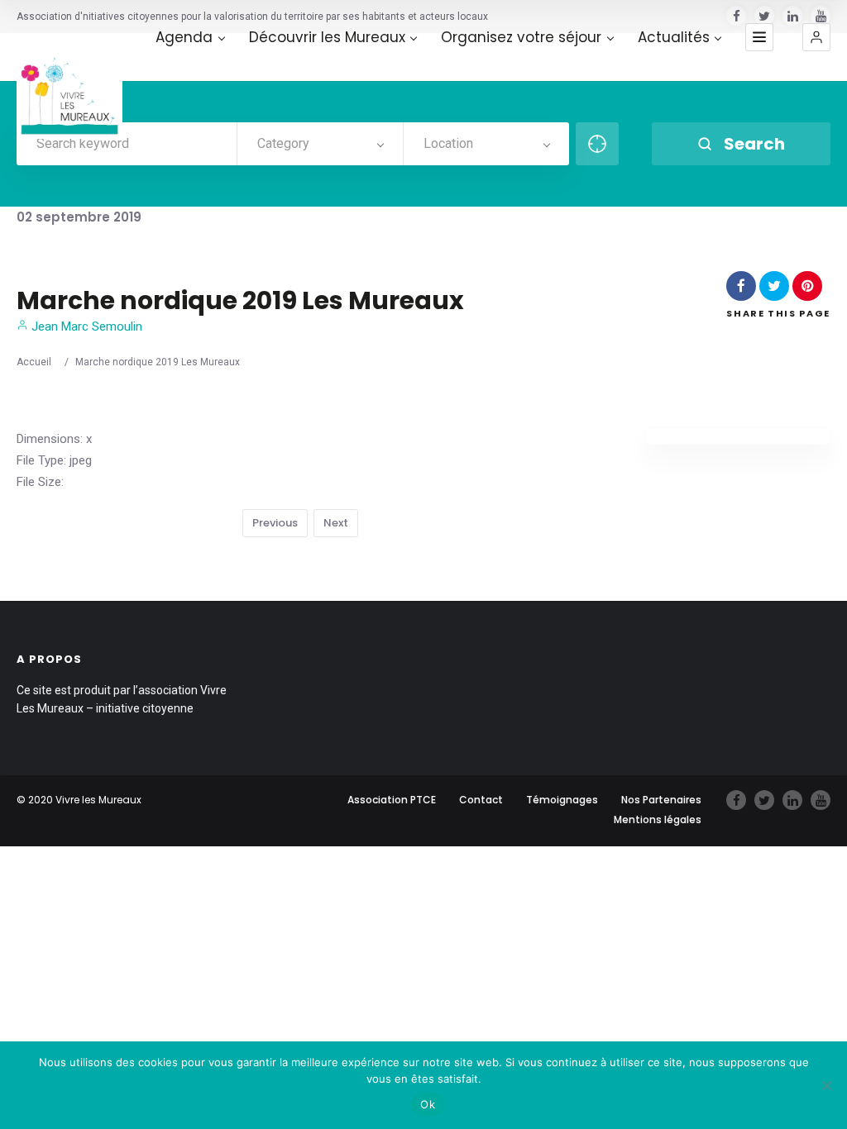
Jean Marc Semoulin (85, 326)
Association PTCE (391, 800)
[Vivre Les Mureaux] (69, 86)
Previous (275, 523)
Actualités (674, 37)
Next (335, 523)
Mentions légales (657, 819)
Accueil (34, 362)
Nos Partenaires (661, 800)
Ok (427, 1104)
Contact (481, 800)
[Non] (826, 1085)
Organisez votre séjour (521, 37)
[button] (816, 37)
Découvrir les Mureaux (327, 37)
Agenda (184, 37)
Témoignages (562, 800)
